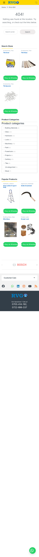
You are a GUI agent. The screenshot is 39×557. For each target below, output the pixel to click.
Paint (7, 147)
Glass (7, 132)
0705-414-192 (19, 304)
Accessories (6, 50)
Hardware (8, 136)
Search (36, 2)
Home (4, 7)
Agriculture (24, 183)
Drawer (23, 217)
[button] (32, 550)
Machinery (8, 143)
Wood (7, 171)
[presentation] (36, 265)
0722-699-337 (19, 307)
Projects (8, 155)
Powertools (9, 151)
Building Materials (11, 128)
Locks (7, 139)
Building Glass (7, 217)
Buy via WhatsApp (11, 78)
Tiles (12, 50)
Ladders (11, 183)
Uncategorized (10, 167)
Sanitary (8, 159)
